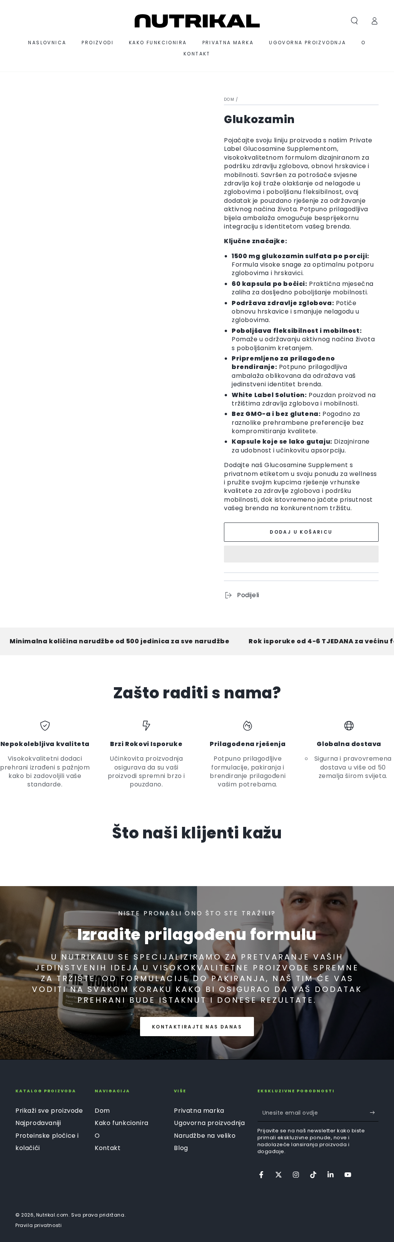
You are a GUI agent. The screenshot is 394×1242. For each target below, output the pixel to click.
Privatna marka (199, 1110)
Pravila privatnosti (38, 1225)
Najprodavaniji (38, 1122)
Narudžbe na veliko (204, 1135)
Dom (229, 99)
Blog (181, 1148)
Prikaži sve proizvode (49, 1110)
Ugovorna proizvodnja (209, 1122)
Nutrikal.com (52, 1215)
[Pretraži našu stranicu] (354, 20)
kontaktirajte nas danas (197, 1026)
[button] (301, 555)
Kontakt (107, 1148)
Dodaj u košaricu (301, 532)
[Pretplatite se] (374, 1112)
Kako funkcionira (122, 1122)
